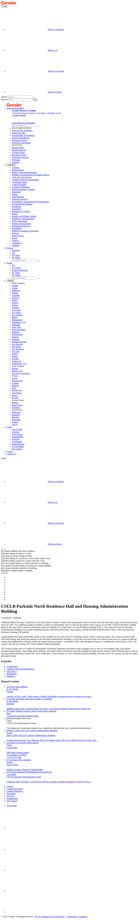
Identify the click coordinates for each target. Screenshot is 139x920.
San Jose (15, 351)
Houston (15, 307)
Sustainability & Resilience (23, 135)
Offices (10, 281)
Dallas (14, 300)
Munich (15, 385)
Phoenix (15, 337)
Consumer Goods (19, 182)
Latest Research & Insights (23, 123)
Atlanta (15, 286)
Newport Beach (19, 329)
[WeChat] (27, 912)
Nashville (16, 325)
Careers (10, 451)
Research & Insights (15, 108)
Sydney (15, 422)
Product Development (21, 223)
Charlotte (16, 295)
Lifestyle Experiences (21, 143)
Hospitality (16, 209)
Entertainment (18, 197)
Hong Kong (17, 405)
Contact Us (11, 454)
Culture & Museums (20, 187)
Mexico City (17, 371)
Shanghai (16, 407)
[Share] (2, 549)
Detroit (15, 305)
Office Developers (20, 221)
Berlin (14, 378)
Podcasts (15, 162)
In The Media (18, 446)
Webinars (16, 160)
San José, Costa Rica (21, 373)
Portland (15, 339)
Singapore (16, 420)
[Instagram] (27, 849)
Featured (15, 250)
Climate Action (18, 152)
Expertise (11, 165)
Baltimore (16, 290)
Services (15, 432)
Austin (15, 288)
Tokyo (15, 424)
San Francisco (18, 349)
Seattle (15, 354)
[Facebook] (27, 891)
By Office (16, 258)
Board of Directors (20, 270)
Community (17, 442)
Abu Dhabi (17, 393)
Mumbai (15, 417)
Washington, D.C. (19, 364)
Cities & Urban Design (22, 177)
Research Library (19, 155)
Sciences (15, 233)
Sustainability (17, 437)
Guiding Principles (15, 791)
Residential (16, 228)
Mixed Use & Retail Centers (24, 216)
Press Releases (18, 444)
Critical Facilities (19, 184)
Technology (17, 243)
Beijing (15, 403)
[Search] (34, 97)
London (15, 383)
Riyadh (15, 398)
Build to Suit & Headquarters (24, 172)
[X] (27, 870)
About (9, 427)
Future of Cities (18, 133)
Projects (10, 248)
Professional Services (21, 226)
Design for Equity (19, 140)
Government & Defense (22, 204)
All (13, 253)
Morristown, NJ (19, 322)
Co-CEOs (16, 268)
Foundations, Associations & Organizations (30, 201)
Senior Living (18, 236)
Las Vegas (16, 312)
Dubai (14, 395)
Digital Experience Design (23, 189)
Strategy (15, 240)
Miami (15, 317)
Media (14, 214)
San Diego (16, 346)
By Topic (16, 255)
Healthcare (16, 206)
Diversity (16, 439)
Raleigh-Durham (19, 342)
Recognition (17, 449)
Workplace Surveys (20, 157)
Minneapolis (17, 320)
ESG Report (17, 434)
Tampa (15, 356)
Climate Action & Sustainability (25, 180)
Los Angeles (17, 315)
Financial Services (20, 199)
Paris (14, 388)
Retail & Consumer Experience (25, 231)
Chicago (15, 298)
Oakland (15, 332)
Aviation (15, 167)
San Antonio (17, 344)
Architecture (13, 666)
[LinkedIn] (27, 828)
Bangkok (16, 415)
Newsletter (11, 793)
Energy (15, 194)
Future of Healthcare (21, 138)
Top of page (12, 805)
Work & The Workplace (22, 130)
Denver (15, 303)
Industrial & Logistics (21, 211)
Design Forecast (19, 150)
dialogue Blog (18, 147)
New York (16, 327)
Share (4, 6)
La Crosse (16, 310)
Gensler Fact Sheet (15, 789)
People (9, 263)
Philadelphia (17, 334)
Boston (15, 293)
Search (4, 97)
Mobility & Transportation (23, 219)
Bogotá (15, 368)
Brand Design (18, 170)
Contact (10, 786)
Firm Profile (17, 429)
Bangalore (16, 412)
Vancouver (16, 361)
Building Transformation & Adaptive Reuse (30, 175)
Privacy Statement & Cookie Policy (50, 916)
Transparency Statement (77, 916)
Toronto (15, 359)
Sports (14, 238)
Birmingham (17, 381)
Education (16, 192)
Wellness (16, 245)
